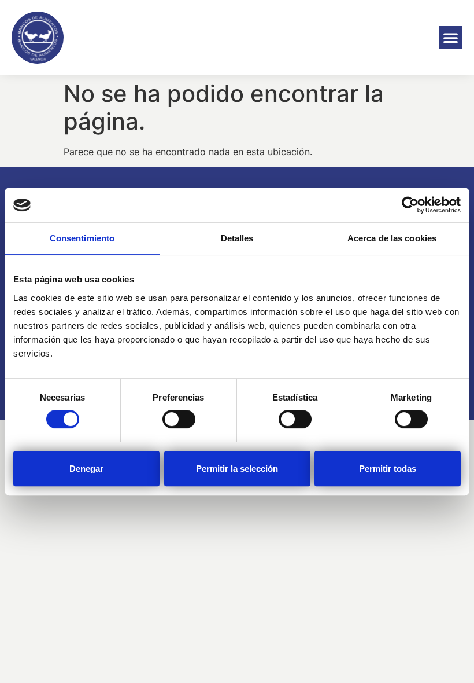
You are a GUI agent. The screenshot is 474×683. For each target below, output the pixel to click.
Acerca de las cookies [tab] (391, 238)
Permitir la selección (237, 468)
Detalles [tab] (237, 238)
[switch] (178, 419)
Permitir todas (387, 468)
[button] (451, 38)
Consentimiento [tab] (82, 238)
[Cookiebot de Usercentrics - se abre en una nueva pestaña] (410, 205)
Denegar (86, 468)
